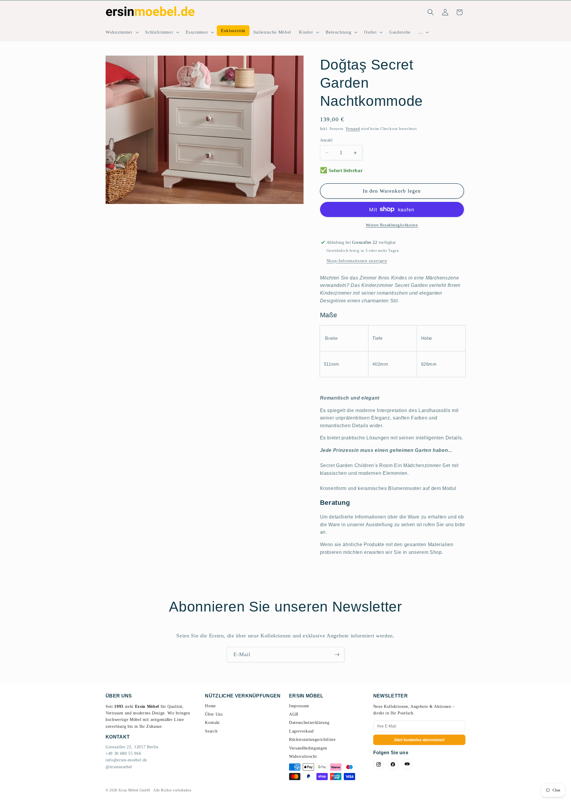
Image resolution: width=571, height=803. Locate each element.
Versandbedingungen (308, 748)
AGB (293, 714)
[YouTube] (407, 764)
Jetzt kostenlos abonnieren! (419, 740)
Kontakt (212, 722)
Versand (353, 128)
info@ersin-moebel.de (126, 760)
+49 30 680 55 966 (123, 753)
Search (211, 731)
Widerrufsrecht (303, 756)
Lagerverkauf (301, 731)
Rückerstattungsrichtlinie (312, 739)
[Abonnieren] (337, 654)
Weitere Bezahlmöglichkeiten (392, 225)
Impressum (299, 706)
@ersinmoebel (119, 767)
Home (210, 706)
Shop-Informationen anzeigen (357, 260)
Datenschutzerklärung (309, 722)
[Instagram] (378, 764)
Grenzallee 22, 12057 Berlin (132, 747)
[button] (121, 32)
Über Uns (213, 714)
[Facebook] (393, 764)
